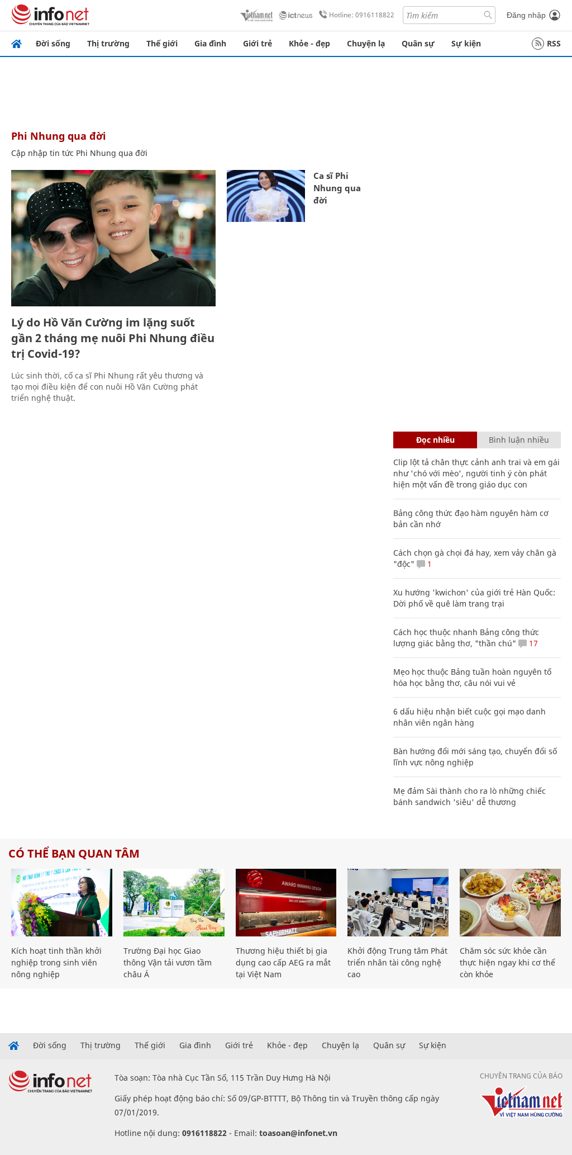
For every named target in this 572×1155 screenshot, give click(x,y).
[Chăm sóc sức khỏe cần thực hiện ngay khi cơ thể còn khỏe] (510, 902)
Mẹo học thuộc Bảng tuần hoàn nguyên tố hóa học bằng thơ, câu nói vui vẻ (472, 677)
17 (532, 643)
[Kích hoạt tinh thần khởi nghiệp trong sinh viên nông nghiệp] (61, 902)
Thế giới (162, 43)
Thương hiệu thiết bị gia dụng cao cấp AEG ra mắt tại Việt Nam (283, 962)
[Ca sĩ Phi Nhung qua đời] (266, 196)
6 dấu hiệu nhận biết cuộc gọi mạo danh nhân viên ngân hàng (469, 717)
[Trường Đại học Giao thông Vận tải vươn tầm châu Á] (174, 902)
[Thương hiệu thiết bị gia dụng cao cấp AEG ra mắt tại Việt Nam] (286, 902)
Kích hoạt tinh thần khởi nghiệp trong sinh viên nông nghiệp (56, 962)
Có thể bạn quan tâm (74, 853)
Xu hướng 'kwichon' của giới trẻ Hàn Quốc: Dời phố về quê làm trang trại (474, 598)
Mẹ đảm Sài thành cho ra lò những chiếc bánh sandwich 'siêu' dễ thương (469, 796)
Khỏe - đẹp (309, 43)
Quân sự (418, 43)
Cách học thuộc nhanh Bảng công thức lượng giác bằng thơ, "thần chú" (466, 637)
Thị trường (108, 43)
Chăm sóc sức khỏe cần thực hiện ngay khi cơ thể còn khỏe (507, 962)
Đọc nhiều (435, 439)
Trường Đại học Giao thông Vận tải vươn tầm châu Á (167, 962)
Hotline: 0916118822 (361, 15)
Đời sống (53, 43)
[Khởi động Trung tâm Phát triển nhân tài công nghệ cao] (398, 902)
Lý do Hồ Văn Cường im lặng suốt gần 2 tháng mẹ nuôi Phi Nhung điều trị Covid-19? (112, 338)
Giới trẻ (257, 43)
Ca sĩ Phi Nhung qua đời (337, 188)
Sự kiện (466, 43)
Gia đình (210, 43)
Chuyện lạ (366, 43)
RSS (554, 43)
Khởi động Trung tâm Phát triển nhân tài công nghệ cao (397, 962)
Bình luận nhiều (519, 439)
